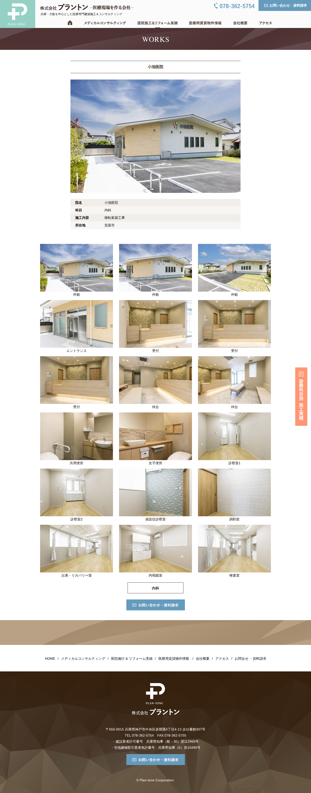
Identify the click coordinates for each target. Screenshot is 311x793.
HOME (50, 658)
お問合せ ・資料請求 (250, 658)
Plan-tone (17, 14)
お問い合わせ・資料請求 (288, 5)
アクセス (222, 658)
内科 (155, 588)
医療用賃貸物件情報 (173, 658)
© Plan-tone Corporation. (155, 780)
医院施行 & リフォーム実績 (132, 658)
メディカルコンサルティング (83, 658)
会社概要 (202, 658)
